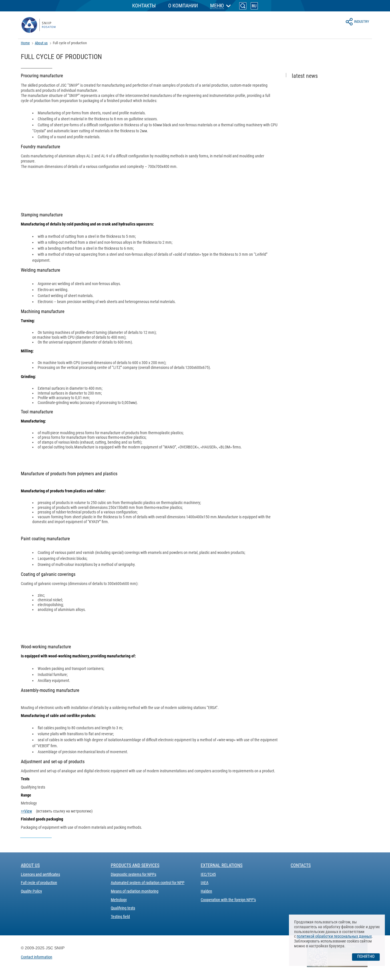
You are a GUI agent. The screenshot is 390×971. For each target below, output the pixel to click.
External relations (221, 865)
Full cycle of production (39, 882)
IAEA (204, 882)
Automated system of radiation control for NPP (147, 882)
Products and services (135, 865)
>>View (26, 811)
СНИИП (38, 25)
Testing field (120, 916)
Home (25, 43)
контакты (144, 6)
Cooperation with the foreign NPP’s (228, 899)
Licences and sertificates (40, 874)
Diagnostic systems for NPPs (133, 874)
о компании (183, 6)
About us (41, 43)
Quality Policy (31, 891)
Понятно (366, 956)
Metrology (119, 899)
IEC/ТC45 (208, 874)
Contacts (301, 865)
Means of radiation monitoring (134, 891)
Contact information (36, 957)
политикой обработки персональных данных (334, 936)
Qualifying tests (123, 908)
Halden (206, 891)
